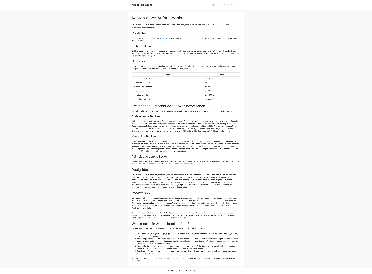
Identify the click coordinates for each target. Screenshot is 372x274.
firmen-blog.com (142, 4)
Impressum (215, 5)
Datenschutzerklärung (230, 5)
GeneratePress (199, 271)
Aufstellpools (162, 38)
